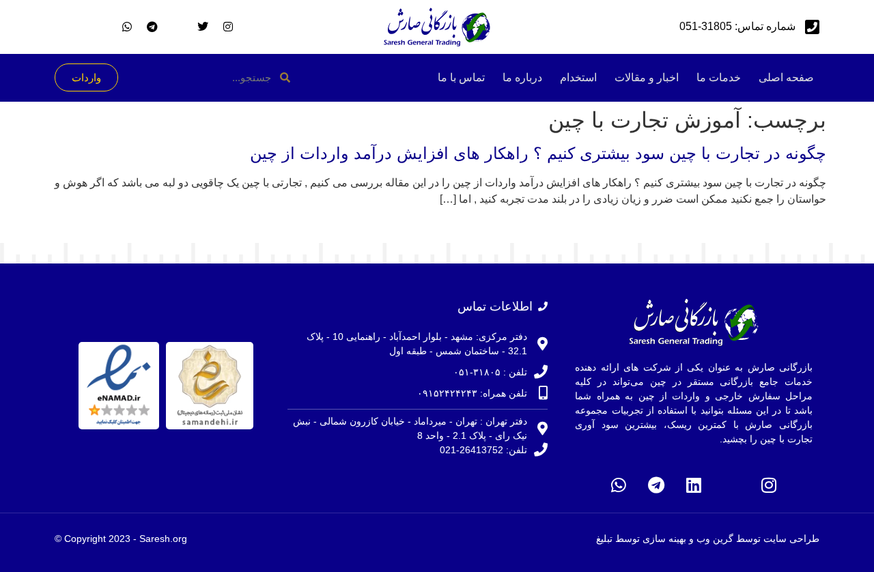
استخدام (578, 77)
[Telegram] (656, 485)
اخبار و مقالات (647, 77)
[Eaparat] (731, 485)
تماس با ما (461, 77)
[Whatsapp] (619, 485)
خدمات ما (718, 77)
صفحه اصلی (786, 77)
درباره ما (522, 77)
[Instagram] (769, 485)
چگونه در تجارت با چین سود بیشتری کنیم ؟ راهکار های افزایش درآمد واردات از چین (538, 153)
